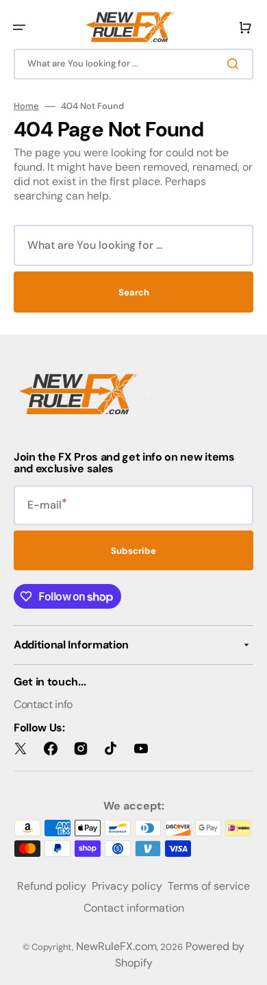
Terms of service (209, 886)
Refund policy (51, 886)
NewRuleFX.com (116, 946)
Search (133, 292)
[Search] (235, 64)
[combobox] (133, 64)
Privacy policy (127, 886)
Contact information (134, 908)
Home (26, 106)
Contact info (43, 704)
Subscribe (133, 551)
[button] (19, 27)
